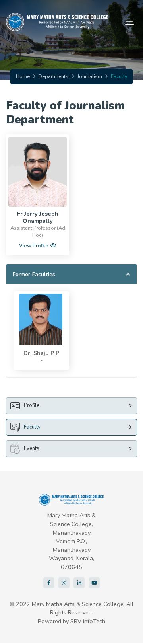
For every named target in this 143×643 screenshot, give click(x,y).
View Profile (33, 245)
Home (23, 76)
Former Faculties (33, 274)
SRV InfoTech (87, 621)
